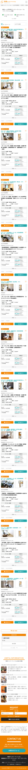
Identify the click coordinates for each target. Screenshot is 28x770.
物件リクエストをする (14, 719)
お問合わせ (7, 73)
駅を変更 (14, 643)
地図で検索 (14, 630)
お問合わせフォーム (14, 750)
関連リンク (4, 762)
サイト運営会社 (10, 764)
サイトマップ (11, 762)
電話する (21, 73)
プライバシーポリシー (21, 762)
